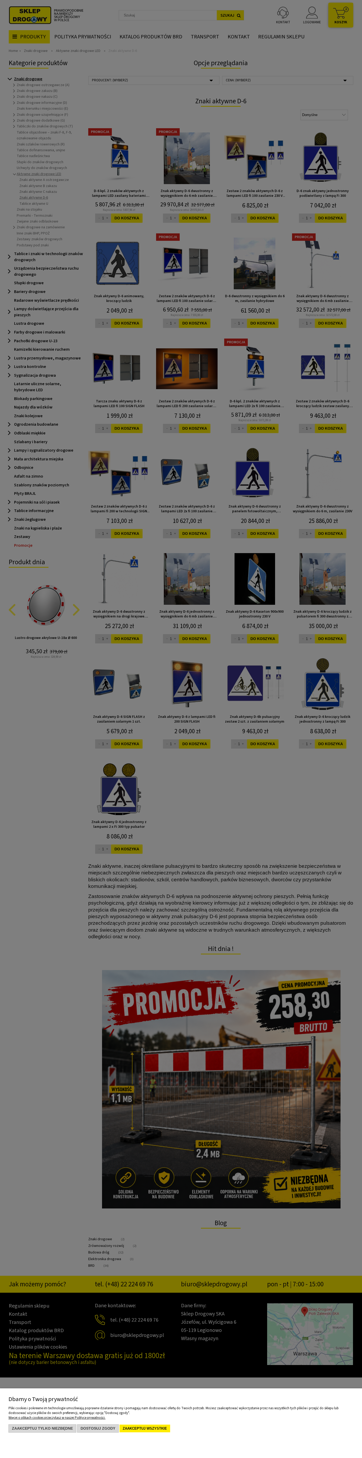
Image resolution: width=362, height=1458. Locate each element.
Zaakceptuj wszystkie (145, 1428)
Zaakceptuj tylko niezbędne (42, 1428)
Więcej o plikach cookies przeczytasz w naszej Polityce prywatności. (56, 1417)
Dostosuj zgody (98, 1428)
